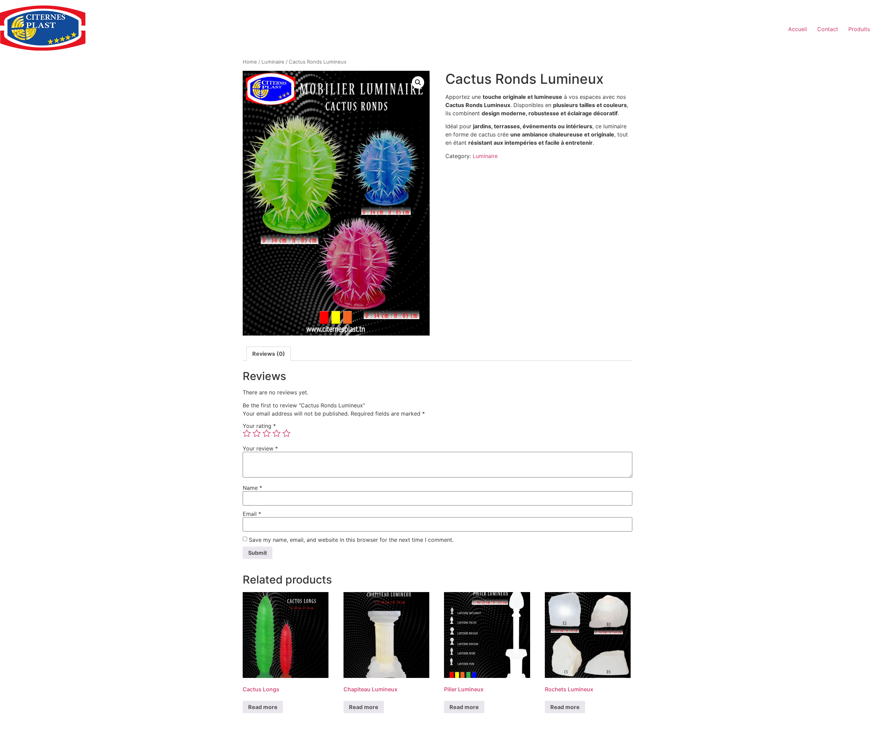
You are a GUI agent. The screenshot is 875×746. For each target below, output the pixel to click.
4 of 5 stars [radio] (276, 433)
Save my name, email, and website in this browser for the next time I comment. (351, 539)
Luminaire (272, 62)
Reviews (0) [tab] (268, 353)
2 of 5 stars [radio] (257, 433)
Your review (260, 448)
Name (252, 487)
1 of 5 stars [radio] (247, 433)
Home (250, 62)
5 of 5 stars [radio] (286, 433)
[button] (418, 82)
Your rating (259, 426)
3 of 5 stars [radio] (266, 433)
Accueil (797, 29)
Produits (859, 29)
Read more (263, 707)
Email (252, 513)
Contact (827, 29)
